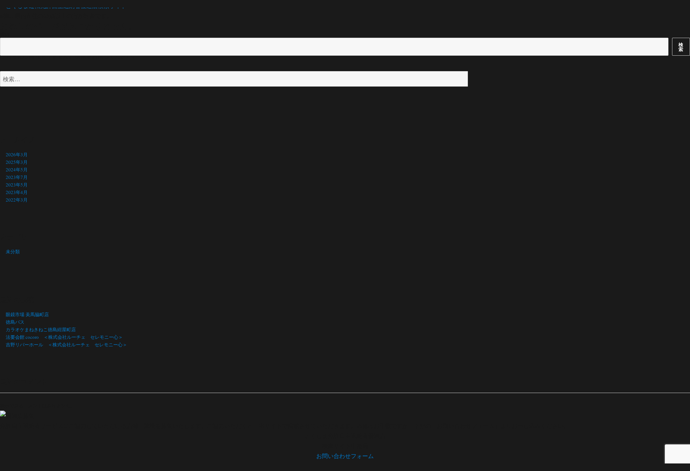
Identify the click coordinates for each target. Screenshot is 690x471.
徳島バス (15, 322)
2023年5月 (17, 184)
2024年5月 (17, 169)
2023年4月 (17, 192)
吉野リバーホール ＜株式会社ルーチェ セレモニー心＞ (66, 344)
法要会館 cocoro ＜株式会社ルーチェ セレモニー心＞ (64, 337)
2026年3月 (17, 154)
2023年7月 (17, 177)
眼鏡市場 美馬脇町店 (27, 314)
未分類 (13, 251)
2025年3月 (17, 162)
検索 (4, 33)
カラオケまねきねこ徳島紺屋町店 (41, 329)
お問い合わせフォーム (345, 456)
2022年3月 (17, 200)
